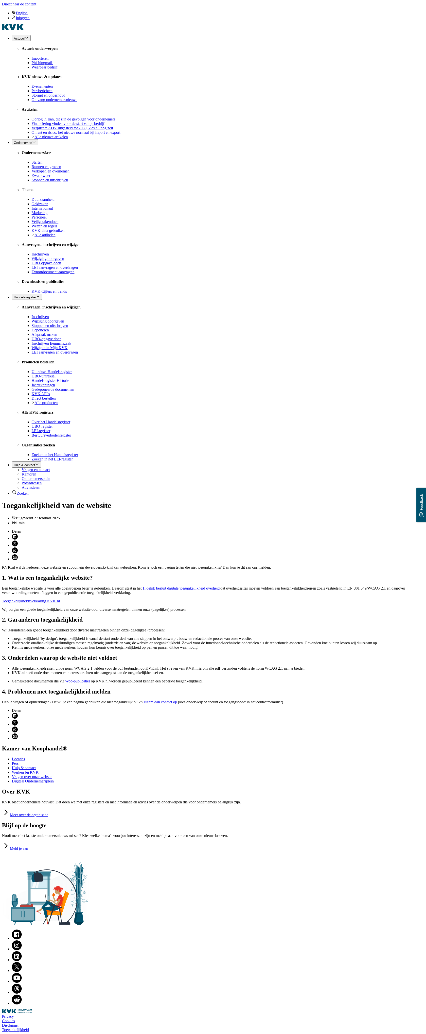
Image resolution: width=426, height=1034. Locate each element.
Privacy (8, 1016)
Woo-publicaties (77, 681)
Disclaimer (10, 1025)
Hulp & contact (24, 768)
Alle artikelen (45, 235)
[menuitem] (218, 12)
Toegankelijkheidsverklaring (31, 601)
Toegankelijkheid (15, 1030)
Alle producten (46, 403)
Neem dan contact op (160, 702)
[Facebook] (17, 938)
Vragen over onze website (32, 777)
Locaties (18, 759)
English (22, 13)
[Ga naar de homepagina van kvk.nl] (13, 29)
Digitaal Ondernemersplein (33, 781)
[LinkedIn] (17, 960)
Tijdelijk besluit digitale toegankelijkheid (181, 588)
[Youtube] (17, 981)
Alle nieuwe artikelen (51, 137)
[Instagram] (17, 949)
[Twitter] (17, 970)
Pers (15, 763)
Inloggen (23, 18)
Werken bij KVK (25, 772)
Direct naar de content (19, 4)
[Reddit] (17, 1003)
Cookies (8, 1021)
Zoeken (23, 493)
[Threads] (17, 992)
